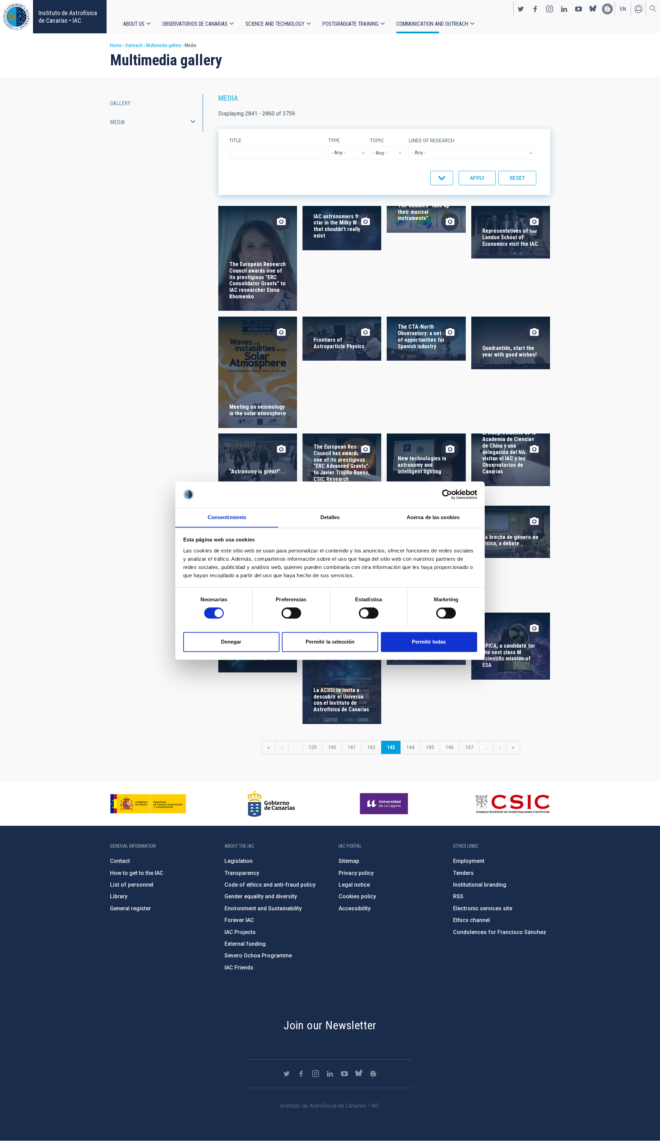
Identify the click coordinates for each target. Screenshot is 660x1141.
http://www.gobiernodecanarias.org (271, 804)
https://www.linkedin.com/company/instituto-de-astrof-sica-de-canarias (564, 9)
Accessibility (355, 908)
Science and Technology (275, 24)
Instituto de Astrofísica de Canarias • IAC (67, 16)
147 (470, 747)
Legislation (238, 861)
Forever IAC (239, 920)
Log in (638, 9)
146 (451, 747)
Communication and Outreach (432, 24)
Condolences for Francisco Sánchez (499, 932)
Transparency (241, 873)
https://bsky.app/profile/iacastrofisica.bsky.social (593, 9)
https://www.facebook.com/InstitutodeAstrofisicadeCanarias (535, 9)
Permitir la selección (330, 642)
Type (334, 140)
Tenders (463, 873)
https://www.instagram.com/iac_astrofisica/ (549, 9)
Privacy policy (356, 873)
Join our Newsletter (330, 1025)
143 (393, 749)
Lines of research (431, 140)
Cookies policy (357, 896)
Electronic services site (482, 908)
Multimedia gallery (163, 45)
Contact (120, 861)
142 (372, 747)
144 (412, 747)
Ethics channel (471, 920)
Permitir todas (429, 642)
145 (431, 747)
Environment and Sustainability (263, 908)
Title (235, 140)
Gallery (120, 103)
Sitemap (349, 861)
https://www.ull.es (385, 804)
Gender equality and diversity (260, 896)
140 (333, 747)
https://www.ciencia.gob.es (148, 804)
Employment (468, 861)
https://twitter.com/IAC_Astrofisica (521, 9)
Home (116, 45)
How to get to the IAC (136, 873)
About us (133, 24)
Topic (377, 140)
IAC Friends (238, 967)
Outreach (134, 45)
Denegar (231, 642)
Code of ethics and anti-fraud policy (270, 884)
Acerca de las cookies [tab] (433, 517)
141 (353, 747)
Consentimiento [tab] (227, 517)
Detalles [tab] (330, 517)
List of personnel (131, 884)
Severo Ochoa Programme (258, 955)
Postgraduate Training (350, 24)
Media (117, 122)
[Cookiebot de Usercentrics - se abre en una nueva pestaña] (447, 494)
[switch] (291, 612)
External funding (245, 944)
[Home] (16, 16)
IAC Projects (240, 932)
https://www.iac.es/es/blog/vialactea (607, 9)
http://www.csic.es (512, 803)
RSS (458, 896)
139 (314, 747)
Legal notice (354, 884)
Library (119, 896)
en (623, 9)
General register (130, 908)
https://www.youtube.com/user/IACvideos (578, 9)
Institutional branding (479, 884)
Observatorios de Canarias (195, 24)
